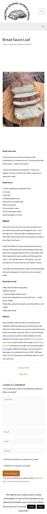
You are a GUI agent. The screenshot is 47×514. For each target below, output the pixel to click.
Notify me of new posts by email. (17, 466)
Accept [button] (31, 507)
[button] (43, 26)
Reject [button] (40, 507)
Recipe (21, 44)
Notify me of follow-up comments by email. (21, 459)
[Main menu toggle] (42, 11)
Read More (23, 510)
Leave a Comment (10, 44)
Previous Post (23, 368)
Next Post (23, 374)
